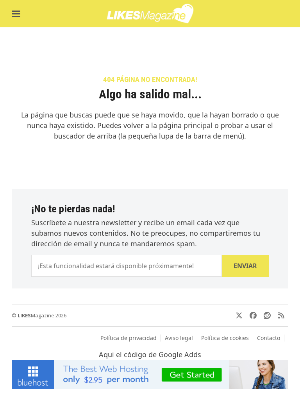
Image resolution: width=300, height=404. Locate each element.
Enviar (245, 266)
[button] (16, 14)
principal (198, 125)
